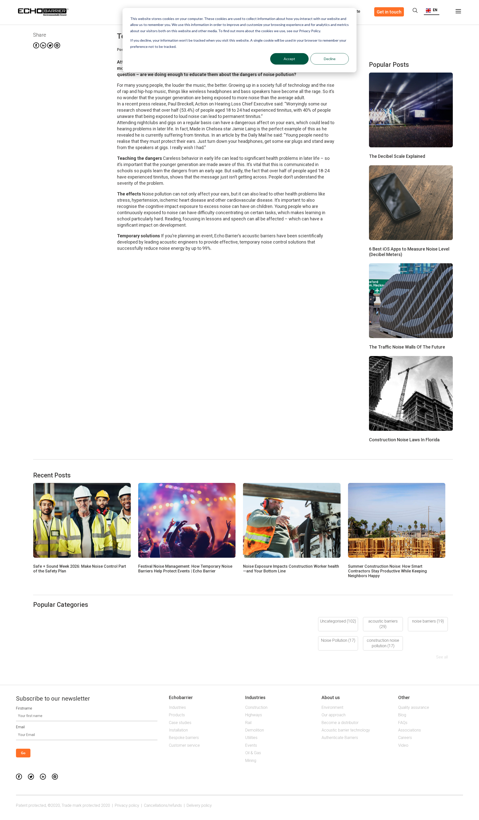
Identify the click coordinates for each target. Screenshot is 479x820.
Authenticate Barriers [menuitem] (340, 737)
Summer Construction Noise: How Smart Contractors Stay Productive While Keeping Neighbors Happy (387, 571)
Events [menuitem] (251, 745)
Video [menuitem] (403, 745)
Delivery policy (199, 805)
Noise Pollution (338, 640)
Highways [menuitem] (253, 715)
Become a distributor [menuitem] (340, 722)
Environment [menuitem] (332, 707)
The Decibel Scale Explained (397, 156)
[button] (431, 10)
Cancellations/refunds (163, 805)
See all (442, 657)
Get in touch (389, 11)
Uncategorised (338, 621)
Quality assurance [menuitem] (413, 707)
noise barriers (428, 621)
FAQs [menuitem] (402, 722)
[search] (415, 10)
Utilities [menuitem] (251, 737)
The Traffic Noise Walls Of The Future (407, 347)
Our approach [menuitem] (334, 715)
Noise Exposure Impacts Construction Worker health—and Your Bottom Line (291, 568)
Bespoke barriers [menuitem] (184, 737)
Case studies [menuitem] (180, 722)
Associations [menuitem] (409, 730)
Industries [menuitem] (177, 707)
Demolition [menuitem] (254, 730)
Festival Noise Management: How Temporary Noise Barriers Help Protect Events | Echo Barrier (185, 568)
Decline (330, 59)
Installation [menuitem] (178, 730)
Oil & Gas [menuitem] (253, 752)
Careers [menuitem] (405, 737)
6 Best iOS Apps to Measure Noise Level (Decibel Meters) (409, 251)
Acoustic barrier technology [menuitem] (346, 730)
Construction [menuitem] (256, 707)
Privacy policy (127, 805)
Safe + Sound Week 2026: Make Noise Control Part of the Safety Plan (79, 568)
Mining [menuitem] (250, 760)
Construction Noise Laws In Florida (404, 439)
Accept (289, 59)
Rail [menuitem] (248, 722)
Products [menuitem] (177, 715)
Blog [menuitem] (402, 715)
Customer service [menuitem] (184, 745)
